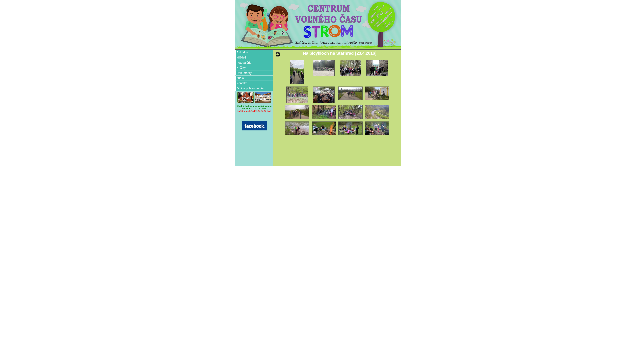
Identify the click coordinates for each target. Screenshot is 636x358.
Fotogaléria (244, 62)
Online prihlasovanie (250, 88)
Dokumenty (244, 73)
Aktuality (242, 52)
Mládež (241, 57)
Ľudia (240, 78)
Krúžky (241, 67)
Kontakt (242, 83)
